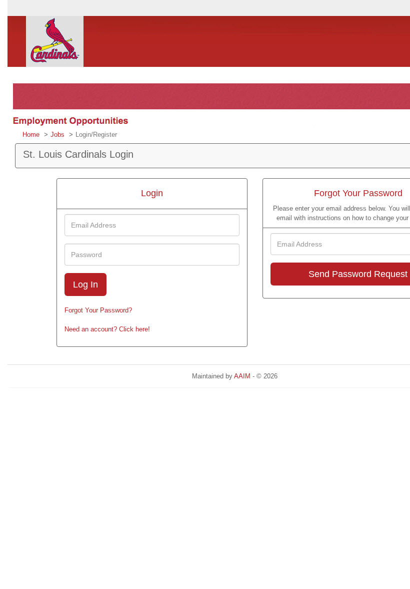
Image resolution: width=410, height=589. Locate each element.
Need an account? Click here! (107, 329)
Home (31, 134)
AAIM (242, 376)
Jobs (57, 134)
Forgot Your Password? (98, 310)
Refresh (307, 376)
